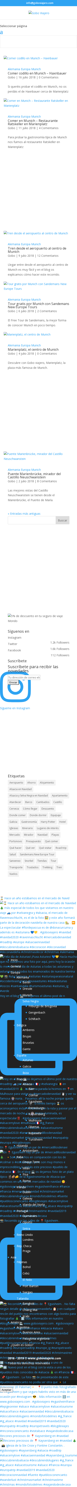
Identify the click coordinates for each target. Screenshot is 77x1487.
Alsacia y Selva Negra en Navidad (28, 795)
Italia (20, 1157)
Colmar (33, 1095)
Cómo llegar (30, 808)
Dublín (27, 1192)
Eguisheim (35, 1101)
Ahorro (31, 782)
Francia (21, 1079)
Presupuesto (33, 841)
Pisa (25, 1174)
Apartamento (60, 795)
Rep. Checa (24, 1246)
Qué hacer (15, 848)
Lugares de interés (48, 828)
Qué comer (51, 841)
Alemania (14, 69)
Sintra (26, 1228)
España (21, 1055)
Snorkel (29, 861)
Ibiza (26, 1073)
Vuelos (13, 874)
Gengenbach (37, 1012)
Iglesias (13, 828)
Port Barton (30, 1286)
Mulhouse (35, 1120)
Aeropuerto (16, 782)
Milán (26, 1168)
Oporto (27, 1222)
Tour (53, 861)
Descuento (47, 808)
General (16, 966)
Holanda (22, 1146)
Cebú (26, 1273)
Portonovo (15, 841)
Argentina (23, 1327)
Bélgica (21, 1025)
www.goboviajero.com (44, 1358)
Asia (13, 1257)
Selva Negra (31, 1001)
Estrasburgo (37, 1108)
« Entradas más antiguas (24, 514)
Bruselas (28, 1043)
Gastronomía (29, 822)
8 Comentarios (47, 481)
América (16, 1322)
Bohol (27, 1267)
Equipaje (56, 815)
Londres (28, 1240)
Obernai (34, 1127)
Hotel (62, 822)
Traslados (32, 867)
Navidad (42, 834)
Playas (55, 834)
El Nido (27, 1280)
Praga (26, 1251)
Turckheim (36, 1139)
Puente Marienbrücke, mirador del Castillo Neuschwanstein (34, 475)
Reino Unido (25, 1235)
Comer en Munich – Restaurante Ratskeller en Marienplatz (33, 122)
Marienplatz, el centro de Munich (33, 349)
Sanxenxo (15, 861)
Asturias (28, 1060)
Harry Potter (48, 822)
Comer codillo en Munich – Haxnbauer (37, 73)
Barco (28, 802)
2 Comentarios (47, 311)
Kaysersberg (37, 1114)
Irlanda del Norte (34, 1204)
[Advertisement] (38, 196)
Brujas (27, 1036)
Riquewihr (35, 1133)
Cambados (42, 802)
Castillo (57, 802)
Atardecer (15, 802)
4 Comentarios (49, 128)
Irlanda (21, 1187)
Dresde (27, 989)
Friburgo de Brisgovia (43, 1006)
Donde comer (17, 815)
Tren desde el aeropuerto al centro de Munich (37, 250)
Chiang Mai (30, 1310)
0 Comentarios (49, 77)
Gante (27, 1049)
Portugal (22, 1211)
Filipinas (22, 1262)
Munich (36, 69)
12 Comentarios (48, 256)
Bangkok (28, 1303)
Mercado (14, 834)
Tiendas (42, 861)
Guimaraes (30, 1216)
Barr (31, 1089)
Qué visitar (45, 848)
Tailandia (23, 1298)
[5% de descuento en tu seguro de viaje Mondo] (38, 621)
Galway (27, 1198)
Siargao (28, 1292)
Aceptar (6, 1390)
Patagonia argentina (36, 1338)
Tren (59, 867)
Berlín (26, 982)
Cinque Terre (31, 1162)
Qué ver (30, 848)
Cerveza (14, 808)
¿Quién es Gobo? (22, 1345)
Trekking (47, 867)
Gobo (11, 77)
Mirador (28, 834)
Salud (12, 854)
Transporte (16, 867)
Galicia (13, 822)
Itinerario (27, 828)
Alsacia (27, 1084)
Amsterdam (30, 1150)
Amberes (28, 1030)
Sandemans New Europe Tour (37, 854)
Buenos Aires (31, 1332)
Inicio (14, 960)
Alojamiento (47, 782)
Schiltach (34, 1019)
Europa (25, 69)
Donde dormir (38, 815)
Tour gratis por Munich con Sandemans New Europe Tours (38, 305)
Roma (27, 1181)
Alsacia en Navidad (20, 789)
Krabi (26, 1316)
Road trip (61, 848)
